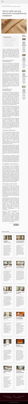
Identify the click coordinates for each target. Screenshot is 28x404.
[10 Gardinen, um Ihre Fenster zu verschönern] (8, 288)
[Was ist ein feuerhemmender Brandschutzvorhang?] (20, 341)
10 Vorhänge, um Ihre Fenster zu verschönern (20, 293)
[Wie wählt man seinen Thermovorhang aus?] (7, 341)
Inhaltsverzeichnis (7, 37)
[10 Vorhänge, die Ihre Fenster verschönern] (23, 87)
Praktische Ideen (7, 5)
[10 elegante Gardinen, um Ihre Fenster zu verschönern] (23, 39)
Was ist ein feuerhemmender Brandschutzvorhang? (20, 346)
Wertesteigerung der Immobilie (8, 45)
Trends (14, 396)
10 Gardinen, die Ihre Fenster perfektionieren (24, 75)
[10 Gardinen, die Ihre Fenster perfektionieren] (23, 71)
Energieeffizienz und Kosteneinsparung (9, 40)
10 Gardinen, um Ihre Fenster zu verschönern (8, 293)
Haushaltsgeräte (21, 396)
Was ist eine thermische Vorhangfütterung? (10, 38)
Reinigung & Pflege (6, 396)
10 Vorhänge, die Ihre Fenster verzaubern (24, 59)
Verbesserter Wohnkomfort (8, 42)
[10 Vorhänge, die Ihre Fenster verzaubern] (23, 55)
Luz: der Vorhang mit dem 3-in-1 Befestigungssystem (7, 318)
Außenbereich (9, 397)
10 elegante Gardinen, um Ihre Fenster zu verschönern (24, 43)
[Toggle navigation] (2, 1)
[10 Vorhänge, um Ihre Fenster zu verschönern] (20, 288)
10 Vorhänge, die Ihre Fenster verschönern (24, 90)
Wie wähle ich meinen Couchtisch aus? (20, 372)
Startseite (2, 5)
